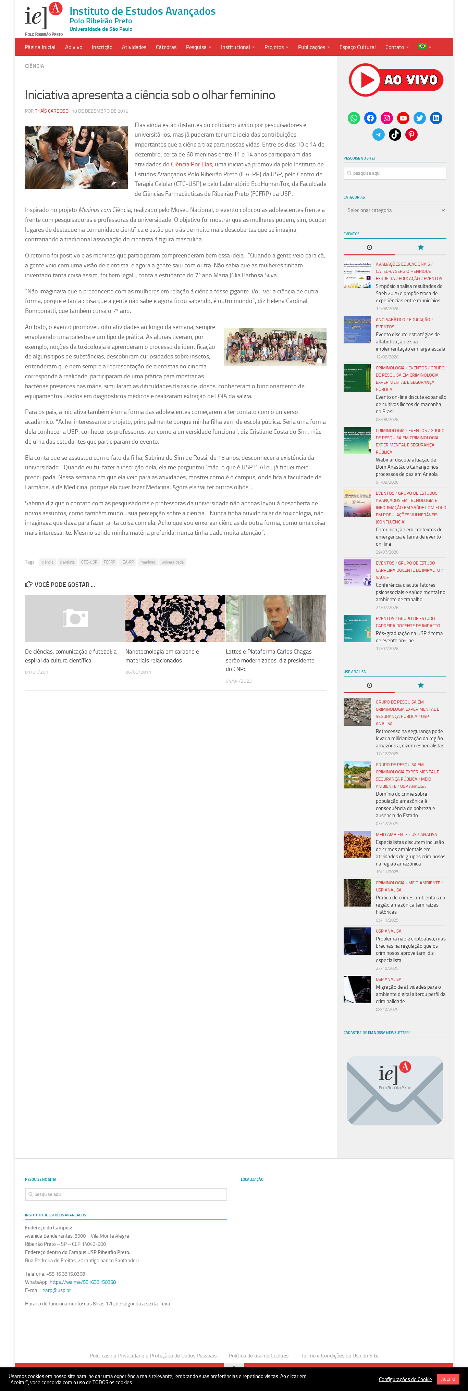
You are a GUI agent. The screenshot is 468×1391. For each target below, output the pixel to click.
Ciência (34, 66)
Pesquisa (196, 47)
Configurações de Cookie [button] (405, 1379)
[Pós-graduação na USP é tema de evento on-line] (357, 628)
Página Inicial (40, 47)
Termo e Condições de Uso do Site (340, 1355)
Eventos (433, 278)
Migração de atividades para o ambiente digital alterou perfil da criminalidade (411, 994)
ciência (47, 562)
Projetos (274, 47)
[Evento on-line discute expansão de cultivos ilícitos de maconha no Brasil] (357, 378)
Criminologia (390, 367)
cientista (67, 562)
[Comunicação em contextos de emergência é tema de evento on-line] (357, 503)
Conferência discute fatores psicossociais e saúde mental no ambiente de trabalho (410, 592)
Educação (409, 278)
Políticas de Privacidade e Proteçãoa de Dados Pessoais (153, 1355)
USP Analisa (413, 786)
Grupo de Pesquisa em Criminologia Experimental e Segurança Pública (407, 709)
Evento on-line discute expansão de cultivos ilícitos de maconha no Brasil (411, 404)
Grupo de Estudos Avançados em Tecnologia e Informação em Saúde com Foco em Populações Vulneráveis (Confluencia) (411, 507)
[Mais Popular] (420, 248)
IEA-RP (128, 562)
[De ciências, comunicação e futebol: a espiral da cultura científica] (75, 618)
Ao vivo (73, 47)
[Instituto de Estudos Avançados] (44, 19)
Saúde (382, 577)
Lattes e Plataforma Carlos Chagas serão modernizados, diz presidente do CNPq (270, 660)
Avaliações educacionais (403, 264)
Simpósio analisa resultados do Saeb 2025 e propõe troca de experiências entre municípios (409, 293)
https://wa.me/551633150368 (83, 1282)
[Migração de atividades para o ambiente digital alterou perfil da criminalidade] (357, 989)
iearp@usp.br (56, 1290)
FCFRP (109, 562)
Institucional (235, 47)
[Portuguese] (425, 47)
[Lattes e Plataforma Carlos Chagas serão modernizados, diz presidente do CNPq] (276, 618)
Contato (394, 47)
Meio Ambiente (392, 834)
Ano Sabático (390, 319)
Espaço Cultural (358, 47)
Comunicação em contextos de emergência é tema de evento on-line (409, 537)
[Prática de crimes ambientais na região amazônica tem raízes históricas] (357, 893)
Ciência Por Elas (191, 164)
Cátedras (166, 47)
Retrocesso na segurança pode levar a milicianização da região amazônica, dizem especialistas (410, 738)
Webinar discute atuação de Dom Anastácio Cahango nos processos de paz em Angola (407, 467)
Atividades (134, 47)
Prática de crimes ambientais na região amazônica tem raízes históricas (410, 905)
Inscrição (102, 47)
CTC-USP (89, 562)
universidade (173, 562)
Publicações (311, 47)
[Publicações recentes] (369, 248)
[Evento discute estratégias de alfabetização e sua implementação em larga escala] (357, 329)
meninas (147, 562)
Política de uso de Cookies (258, 1355)
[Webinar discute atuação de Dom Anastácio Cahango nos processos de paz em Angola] (357, 440)
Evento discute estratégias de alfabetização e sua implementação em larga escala (410, 341)
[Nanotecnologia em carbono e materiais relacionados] (175, 618)
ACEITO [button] (448, 1379)
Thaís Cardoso (52, 111)
